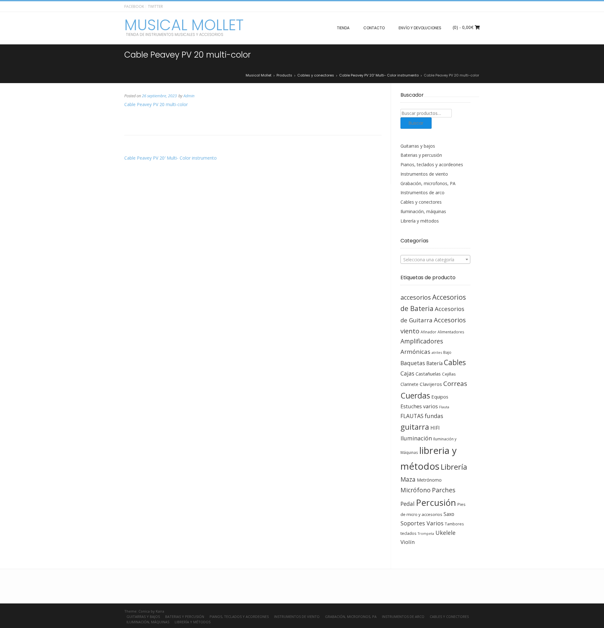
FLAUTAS (411, 416)
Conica (144, 611)
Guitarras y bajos (417, 146)
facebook (134, 6)
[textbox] (435, 259)
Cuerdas (415, 395)
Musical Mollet (183, 25)
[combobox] (435, 259)
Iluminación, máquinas (423, 211)
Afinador (428, 331)
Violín (407, 542)
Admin (188, 96)
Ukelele (445, 532)
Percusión (436, 502)
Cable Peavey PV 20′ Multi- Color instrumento (170, 158)
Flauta (444, 407)
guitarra (414, 427)
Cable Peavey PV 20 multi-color (156, 104)
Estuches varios (419, 406)
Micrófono (415, 490)
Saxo (449, 514)
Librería (454, 467)
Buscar (416, 123)
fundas (434, 416)
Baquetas (412, 363)
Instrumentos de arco (422, 192)
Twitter (155, 6)
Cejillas (449, 374)
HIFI (435, 427)
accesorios (415, 297)
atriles (437, 352)
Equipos (439, 396)
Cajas (407, 373)
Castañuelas (428, 374)
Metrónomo (429, 480)
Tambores (454, 524)
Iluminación (416, 438)
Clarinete (409, 384)
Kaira (160, 611)
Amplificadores (421, 341)
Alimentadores (451, 331)
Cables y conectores (421, 202)
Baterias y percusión (421, 155)
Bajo (447, 352)
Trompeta (426, 533)
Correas (455, 383)
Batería (434, 363)
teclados (408, 533)
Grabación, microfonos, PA (428, 183)
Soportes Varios (422, 523)
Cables (455, 362)
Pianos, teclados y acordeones (431, 164)
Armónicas (415, 351)
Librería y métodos (419, 221)
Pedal (407, 503)
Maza (408, 479)
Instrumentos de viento (424, 174)
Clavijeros (431, 384)
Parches (444, 490)
